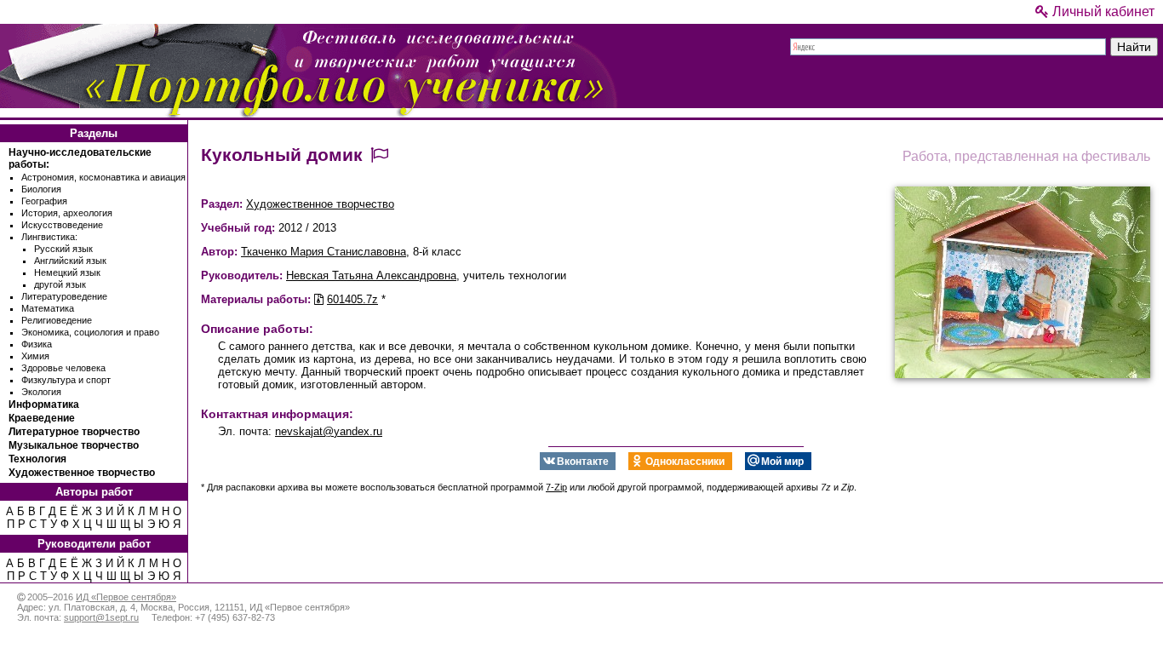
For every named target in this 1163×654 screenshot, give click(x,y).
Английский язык (70, 260)
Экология (41, 392)
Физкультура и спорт (66, 380)
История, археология (66, 213)
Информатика (44, 404)
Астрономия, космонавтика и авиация (103, 177)
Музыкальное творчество (74, 445)
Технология (37, 459)
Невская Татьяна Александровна (371, 275)
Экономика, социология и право (90, 332)
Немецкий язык (67, 272)
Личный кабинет (1101, 11)
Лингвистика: (49, 237)
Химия (35, 356)
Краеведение (42, 418)
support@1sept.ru (101, 617)
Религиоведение (56, 320)
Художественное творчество (82, 473)
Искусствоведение (62, 225)
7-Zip (556, 487)
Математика (47, 308)
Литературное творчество (74, 432)
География (44, 201)
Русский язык (63, 249)
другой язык (60, 284)
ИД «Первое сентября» (126, 597)
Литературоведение (64, 296)
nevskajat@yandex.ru (328, 431)
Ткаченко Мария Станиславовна (323, 251)
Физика (36, 344)
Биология (41, 189)
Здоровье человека (63, 368)
